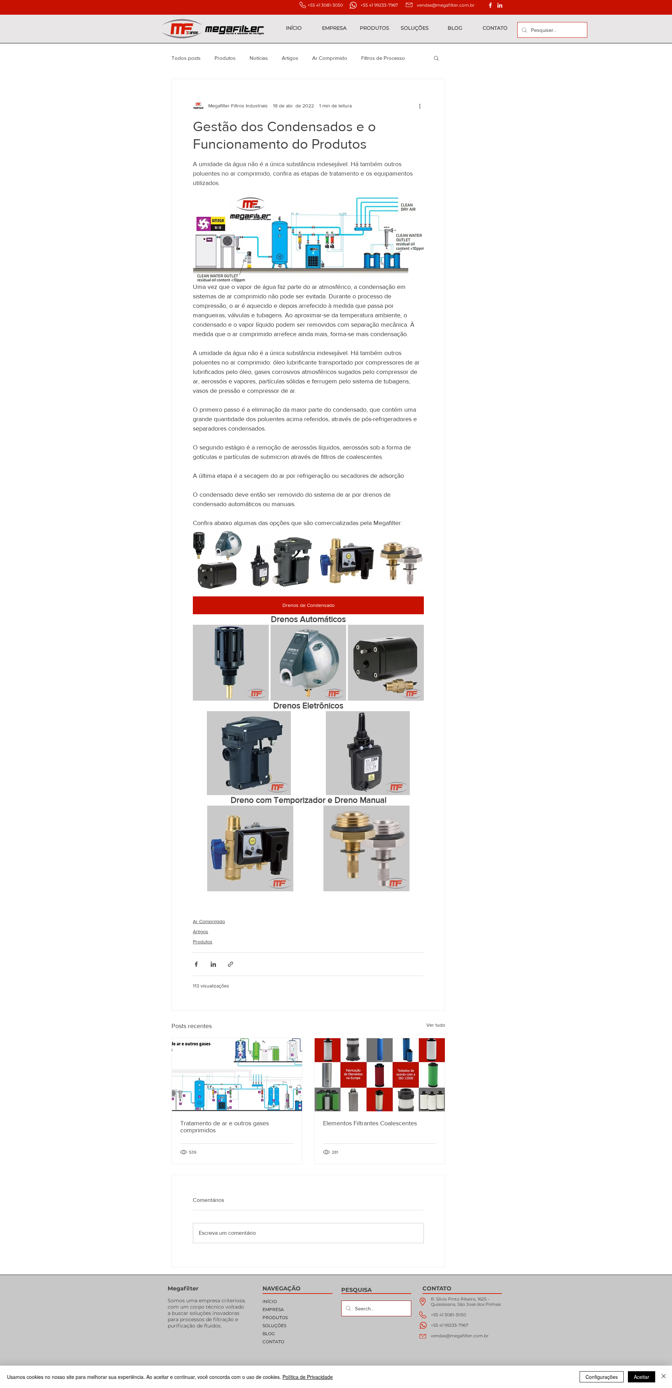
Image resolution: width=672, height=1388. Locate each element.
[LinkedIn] (499, 5)
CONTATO (273, 1341)
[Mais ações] (419, 105)
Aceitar (641, 1376)
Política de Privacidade (307, 1376)
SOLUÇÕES (274, 1325)
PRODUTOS (275, 1317)
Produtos (225, 58)
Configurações (602, 1376)
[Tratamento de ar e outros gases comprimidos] (237, 1074)
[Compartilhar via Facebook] (196, 964)
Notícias (259, 58)
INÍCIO (269, 1301)
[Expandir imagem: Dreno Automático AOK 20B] (337, 634)
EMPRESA (273, 1309)
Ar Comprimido (329, 58)
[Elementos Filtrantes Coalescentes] (380, 1074)
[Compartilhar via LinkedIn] (213, 964)
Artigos (290, 58)
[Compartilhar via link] (230, 964)
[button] (436, 58)
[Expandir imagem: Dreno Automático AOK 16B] (260, 634)
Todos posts (186, 58)
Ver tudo (435, 1025)
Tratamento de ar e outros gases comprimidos (224, 1127)
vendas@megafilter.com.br (446, 5)
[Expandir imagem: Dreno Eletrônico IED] (415, 720)
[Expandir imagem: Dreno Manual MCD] (415, 815)
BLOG (268, 1333)
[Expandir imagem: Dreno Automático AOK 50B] (415, 634)
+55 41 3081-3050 (448, 1314)
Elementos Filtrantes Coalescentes (370, 1123)
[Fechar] (663, 1376)
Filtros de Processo (383, 58)
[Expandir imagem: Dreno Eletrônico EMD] (296, 720)
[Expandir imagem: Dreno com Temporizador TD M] (298, 815)
